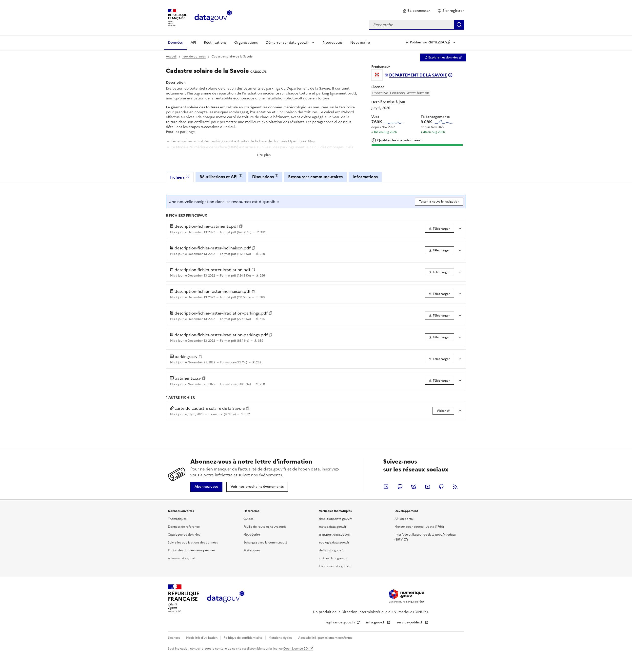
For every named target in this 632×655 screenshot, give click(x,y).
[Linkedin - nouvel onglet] (386, 487)
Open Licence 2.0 (295, 648)
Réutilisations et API (220, 176)
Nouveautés (332, 42)
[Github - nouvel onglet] (441, 487)
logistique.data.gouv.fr (335, 566)
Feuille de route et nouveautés (264, 526)
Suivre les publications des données (193, 542)
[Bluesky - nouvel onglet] (414, 487)
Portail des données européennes (191, 550)
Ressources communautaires (315, 177)
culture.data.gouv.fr (333, 558)
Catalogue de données (184, 534)
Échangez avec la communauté (265, 542)
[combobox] (416, 25)
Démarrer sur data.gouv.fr (287, 42)
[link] (416, 11)
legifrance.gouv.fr (340, 622)
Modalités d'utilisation (201, 638)
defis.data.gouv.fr (331, 550)
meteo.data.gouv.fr (332, 526)
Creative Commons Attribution (400, 93)
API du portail (404, 519)
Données (175, 42)
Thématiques (177, 519)
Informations (365, 177)
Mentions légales (280, 638)
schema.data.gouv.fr (182, 558)
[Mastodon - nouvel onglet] (400, 487)
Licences (174, 638)
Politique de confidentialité (243, 638)
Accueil (171, 56)
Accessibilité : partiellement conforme (325, 638)
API (193, 42)
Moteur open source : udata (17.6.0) (419, 526)
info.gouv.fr (376, 622)
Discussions (265, 176)
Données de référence (184, 526)
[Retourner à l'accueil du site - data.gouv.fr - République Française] (225, 598)
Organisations (246, 42)
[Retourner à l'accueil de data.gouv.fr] (213, 17)
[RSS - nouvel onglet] (455, 487)
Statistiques (251, 550)
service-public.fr (410, 622)
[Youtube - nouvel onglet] (428, 487)
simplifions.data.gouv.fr (335, 519)
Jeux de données (194, 56)
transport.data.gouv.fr (335, 534)
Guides (248, 519)
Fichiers (179, 177)
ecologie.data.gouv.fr (334, 542)
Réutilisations (215, 42)
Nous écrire (360, 42)
